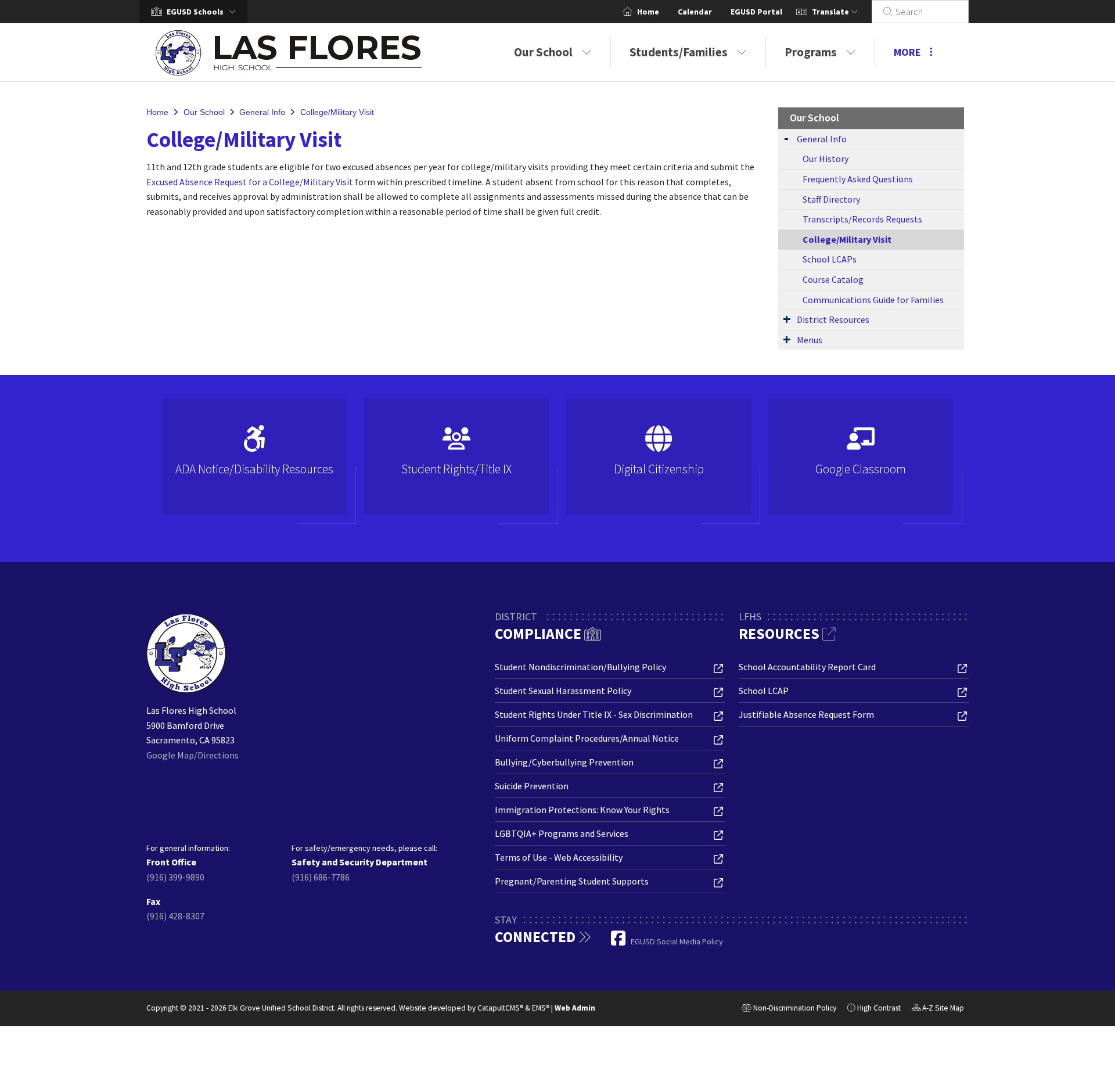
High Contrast (879, 1008)
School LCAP (764, 690)
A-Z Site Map (938, 1009)
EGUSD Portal (756, 11)
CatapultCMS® (500, 1008)
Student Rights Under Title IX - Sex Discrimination (594, 714)
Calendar (695, 11)
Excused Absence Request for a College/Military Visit (249, 182)
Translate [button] (831, 11)
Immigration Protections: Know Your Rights (582, 809)
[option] (254, 461)
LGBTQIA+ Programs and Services (561, 833)
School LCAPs (830, 259)
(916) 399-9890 (175, 877)
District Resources (833, 319)
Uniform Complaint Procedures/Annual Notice (587, 738)
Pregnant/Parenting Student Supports (572, 881)
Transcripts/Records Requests (862, 219)
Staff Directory (831, 199)
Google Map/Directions (192, 755)
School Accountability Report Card (807, 667)
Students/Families (679, 52)
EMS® (540, 1008)
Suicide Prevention (532, 786)
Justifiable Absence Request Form (806, 714)
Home (648, 11)
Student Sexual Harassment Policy (563, 690)
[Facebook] (619, 941)
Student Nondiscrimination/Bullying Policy (580, 667)
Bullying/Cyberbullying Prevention (564, 762)
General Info (262, 112)
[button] (203, 11)
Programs (811, 52)
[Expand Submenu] (786, 138)
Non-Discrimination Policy (789, 1009)
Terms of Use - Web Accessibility (559, 857)
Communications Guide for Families (873, 299)
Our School (543, 52)
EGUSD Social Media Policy (677, 941)
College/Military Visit (337, 112)
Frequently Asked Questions (858, 179)
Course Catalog (833, 279)
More (907, 52)
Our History (825, 158)
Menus (809, 340)
